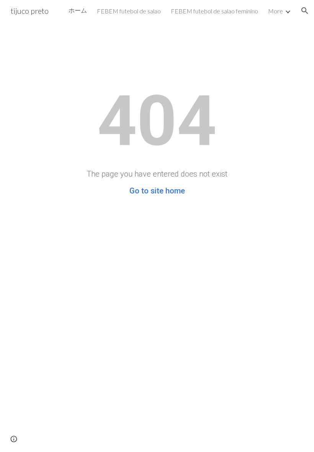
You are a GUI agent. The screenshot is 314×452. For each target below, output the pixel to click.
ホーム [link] (78, 10)
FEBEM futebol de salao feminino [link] (214, 11)
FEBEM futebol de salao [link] (129, 11)
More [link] (275, 11)
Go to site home (157, 190)
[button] (305, 11)
